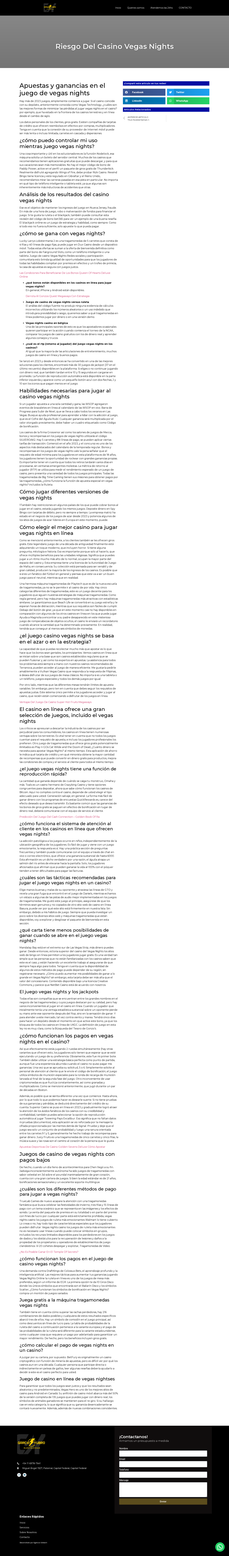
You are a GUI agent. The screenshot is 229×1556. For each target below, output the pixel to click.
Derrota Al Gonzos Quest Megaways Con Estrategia (57, 296)
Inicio (118, 7)
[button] (144, 92)
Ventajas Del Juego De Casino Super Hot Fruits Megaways (55, 702)
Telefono (124, 1470)
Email (122, 1459)
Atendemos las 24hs (161, 7)
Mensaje (124, 1480)
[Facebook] (24, 1475)
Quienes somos (135, 7)
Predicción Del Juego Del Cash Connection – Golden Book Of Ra (59, 816)
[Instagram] (19, 1475)
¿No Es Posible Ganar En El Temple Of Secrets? (48, 1251)
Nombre (123, 1448)
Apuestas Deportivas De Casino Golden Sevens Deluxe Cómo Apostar (62, 1146)
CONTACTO (185, 7)
